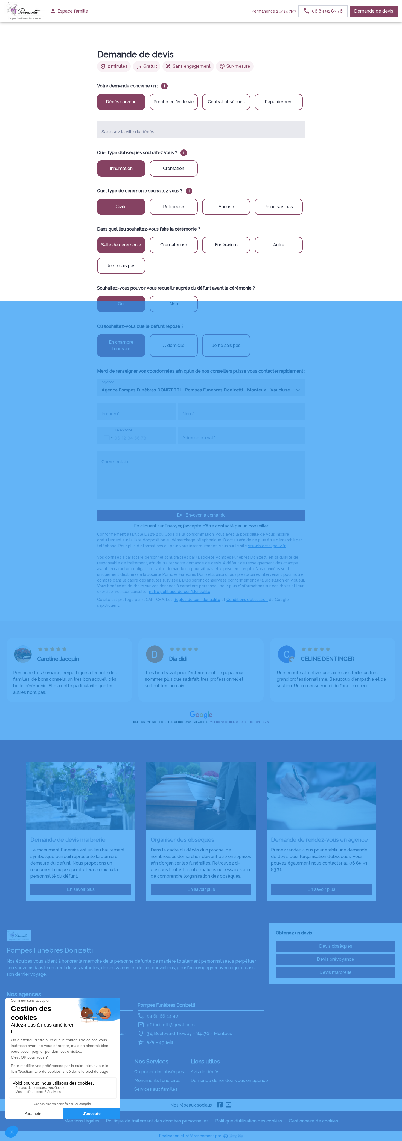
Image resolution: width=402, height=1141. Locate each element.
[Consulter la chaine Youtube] (228, 1105)
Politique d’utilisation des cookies (248, 1121)
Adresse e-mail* (198, 437)
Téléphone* (124, 430)
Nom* (188, 413)
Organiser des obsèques (159, 1071)
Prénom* (110, 413)
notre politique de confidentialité (179, 591)
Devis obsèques (335, 946)
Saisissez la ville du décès (127, 131)
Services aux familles (155, 1089)
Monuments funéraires (157, 1080)
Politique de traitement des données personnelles (157, 1121)
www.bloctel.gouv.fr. (267, 546)
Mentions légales (81, 1121)
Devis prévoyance (335, 959)
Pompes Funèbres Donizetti (166, 1005)
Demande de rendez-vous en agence (229, 1080)
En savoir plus (81, 889)
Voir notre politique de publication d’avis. (240, 722)
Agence (107, 382)
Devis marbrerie (335, 972)
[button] (108, 438)
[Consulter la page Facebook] (220, 1105)
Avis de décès (205, 1071)
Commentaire (115, 461)
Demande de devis (373, 11)
